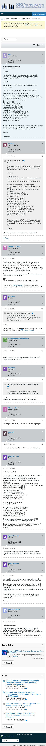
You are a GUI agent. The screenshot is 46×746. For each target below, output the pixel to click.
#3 (42, 259)
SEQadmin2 (13, 653)
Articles (15, 656)
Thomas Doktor (18, 285)
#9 (42, 468)
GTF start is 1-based (27, 330)
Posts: (10, 62)
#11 (42, 576)
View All (8, 663)
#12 (42, 622)
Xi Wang (5, 238)
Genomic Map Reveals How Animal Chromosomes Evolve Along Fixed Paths (23, 693)
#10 (42, 548)
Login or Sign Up (38, 14)
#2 (42, 156)
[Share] (42, 61)
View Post (24, 160)
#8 (42, 444)
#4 (42, 309)
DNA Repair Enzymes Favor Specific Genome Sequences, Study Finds (20, 714)
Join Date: (11, 60)
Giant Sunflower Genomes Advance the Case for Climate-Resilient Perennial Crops (22, 683)
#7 (42, 420)
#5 (42, 351)
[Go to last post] (26, 688)
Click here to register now (33, 25)
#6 (42, 380)
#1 (42, 66)
